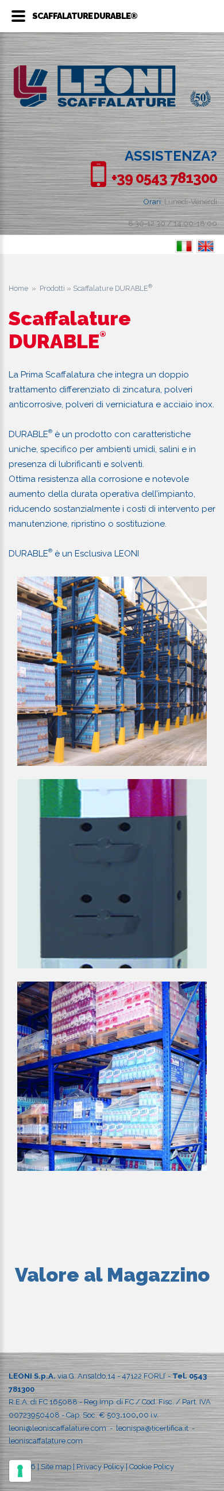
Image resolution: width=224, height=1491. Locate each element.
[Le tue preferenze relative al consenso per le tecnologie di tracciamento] (20, 1471)
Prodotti (52, 288)
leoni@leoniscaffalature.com (57, 1428)
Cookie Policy (151, 1466)
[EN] (205, 246)
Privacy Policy (100, 1466)
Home (18, 288)
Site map (56, 1466)
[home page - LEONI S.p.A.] (112, 71)
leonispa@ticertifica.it (152, 1428)
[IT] (184, 246)
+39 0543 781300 (164, 177)
